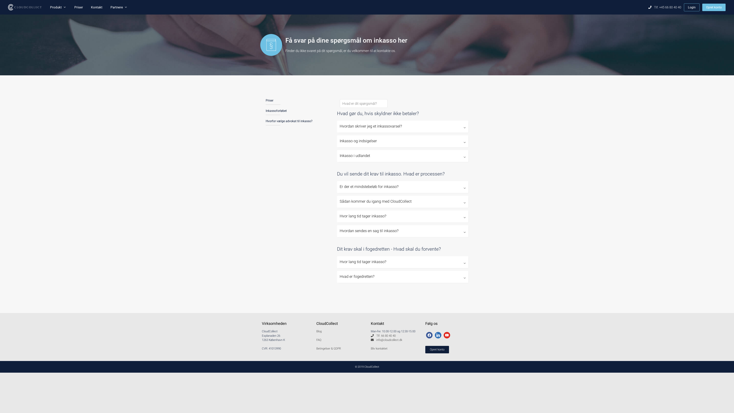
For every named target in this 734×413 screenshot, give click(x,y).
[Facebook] (429, 335)
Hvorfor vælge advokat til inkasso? (289, 121)
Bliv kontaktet (379, 348)
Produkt (56, 7)
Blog (319, 331)
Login (692, 7)
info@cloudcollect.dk (389, 340)
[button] (403, 126)
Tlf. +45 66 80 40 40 (667, 7)
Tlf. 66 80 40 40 (386, 335)
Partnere (116, 7)
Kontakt (96, 7)
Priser (78, 7)
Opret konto (714, 7)
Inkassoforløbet (276, 111)
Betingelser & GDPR (328, 348)
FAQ (318, 340)
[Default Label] (438, 335)
